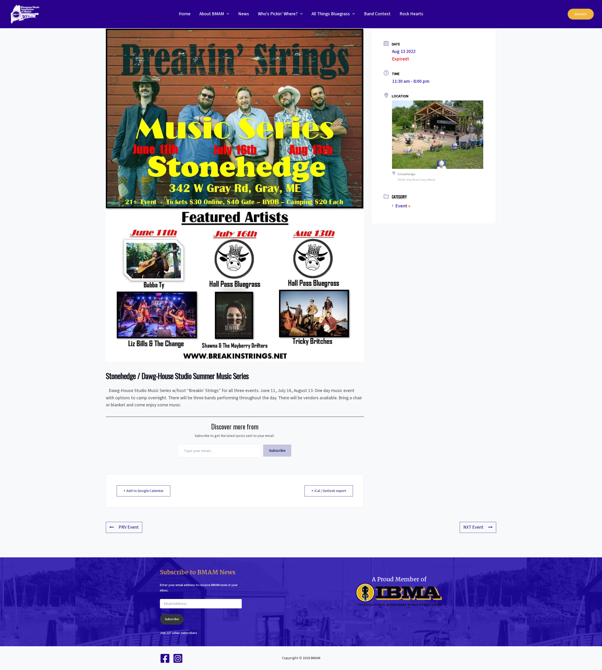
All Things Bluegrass (331, 14)
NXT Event (473, 527)
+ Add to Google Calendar (143, 490)
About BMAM (211, 14)
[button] (226, 14)
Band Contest (377, 14)
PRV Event (129, 527)
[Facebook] (165, 658)
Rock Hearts (411, 14)
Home (184, 14)
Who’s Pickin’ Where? (278, 14)
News (243, 14)
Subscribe (277, 450)
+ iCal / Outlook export (328, 490)
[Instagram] (178, 658)
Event (401, 206)
